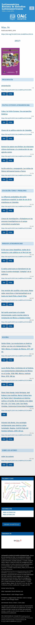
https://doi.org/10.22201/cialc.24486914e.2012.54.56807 (16, 356)
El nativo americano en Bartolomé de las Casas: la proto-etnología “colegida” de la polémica (16, 271)
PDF (4, 94)
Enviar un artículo (11, 525)
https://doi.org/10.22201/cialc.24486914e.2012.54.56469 (16, 156)
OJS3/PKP (19, 621)
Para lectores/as (9, 512)
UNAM (4, 621)
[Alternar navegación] (31, 8)
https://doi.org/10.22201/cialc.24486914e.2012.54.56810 (16, 435)
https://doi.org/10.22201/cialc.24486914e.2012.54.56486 (16, 300)
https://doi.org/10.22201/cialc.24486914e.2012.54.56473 (16, 206)
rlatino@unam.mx (12, 572)
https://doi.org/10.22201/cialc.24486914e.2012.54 (17, 34)
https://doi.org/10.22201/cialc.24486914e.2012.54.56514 (16, 90)
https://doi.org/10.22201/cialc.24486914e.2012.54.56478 (16, 228)
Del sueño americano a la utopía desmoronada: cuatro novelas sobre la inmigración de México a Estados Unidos (15, 315)
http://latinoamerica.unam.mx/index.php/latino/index (15, 571)
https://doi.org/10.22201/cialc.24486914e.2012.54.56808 (16, 380)
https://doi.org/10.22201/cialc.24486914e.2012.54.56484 (16, 278)
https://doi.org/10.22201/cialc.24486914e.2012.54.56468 (16, 134)
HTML (10, 94)
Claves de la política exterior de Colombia (16, 130)
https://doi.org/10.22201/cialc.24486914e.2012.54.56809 (16, 410)
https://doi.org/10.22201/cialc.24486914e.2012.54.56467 (16, 118)
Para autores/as (9, 514)
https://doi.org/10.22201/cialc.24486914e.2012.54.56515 (16, 460)
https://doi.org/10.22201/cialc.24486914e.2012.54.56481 (16, 256)
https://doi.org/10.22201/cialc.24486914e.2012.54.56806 (16, 322)
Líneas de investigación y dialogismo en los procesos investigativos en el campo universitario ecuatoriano (17, 221)
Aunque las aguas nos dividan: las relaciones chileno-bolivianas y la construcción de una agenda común (17, 149)
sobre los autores (7, 457)
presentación (6, 86)
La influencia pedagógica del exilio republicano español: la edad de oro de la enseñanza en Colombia (16, 199)
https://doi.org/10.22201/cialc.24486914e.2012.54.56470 (16, 175)
